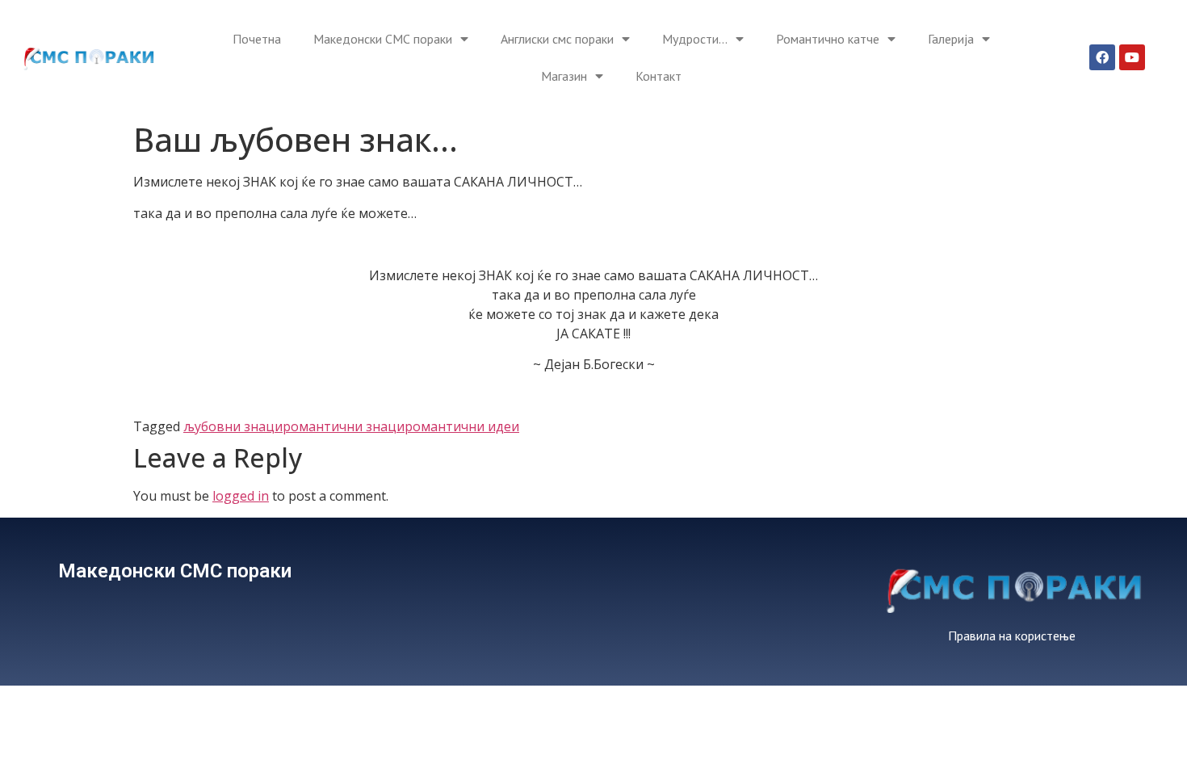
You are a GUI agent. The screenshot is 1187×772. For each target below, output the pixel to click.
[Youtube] (1132, 57)
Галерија (951, 39)
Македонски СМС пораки (382, 39)
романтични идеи (462, 426)
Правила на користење (1012, 635)
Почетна (257, 39)
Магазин (564, 76)
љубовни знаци (233, 426)
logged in (240, 496)
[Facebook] (1102, 57)
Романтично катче (827, 39)
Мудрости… (695, 39)
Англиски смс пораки (557, 39)
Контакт (658, 76)
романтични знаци (344, 426)
